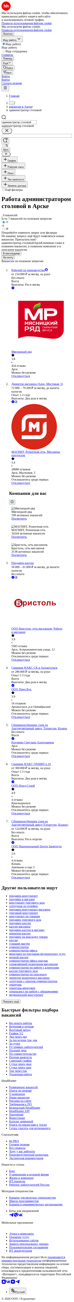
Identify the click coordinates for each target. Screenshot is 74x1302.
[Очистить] (7, 131)
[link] (8, 67)
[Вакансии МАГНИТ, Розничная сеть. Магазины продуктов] (40, 427)
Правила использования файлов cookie (27, 30)
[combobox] (19, 122)
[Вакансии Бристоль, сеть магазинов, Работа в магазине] (40, 603)
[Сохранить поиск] (5, 141)
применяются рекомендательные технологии (33, 1259)
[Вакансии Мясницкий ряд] (40, 320)
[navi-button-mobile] (5, 88)
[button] (6, 76)
